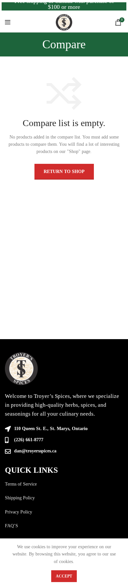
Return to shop (64, 171)
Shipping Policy (20, 497)
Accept (64, 576)
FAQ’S (11, 525)
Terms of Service (21, 484)
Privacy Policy (18, 512)
